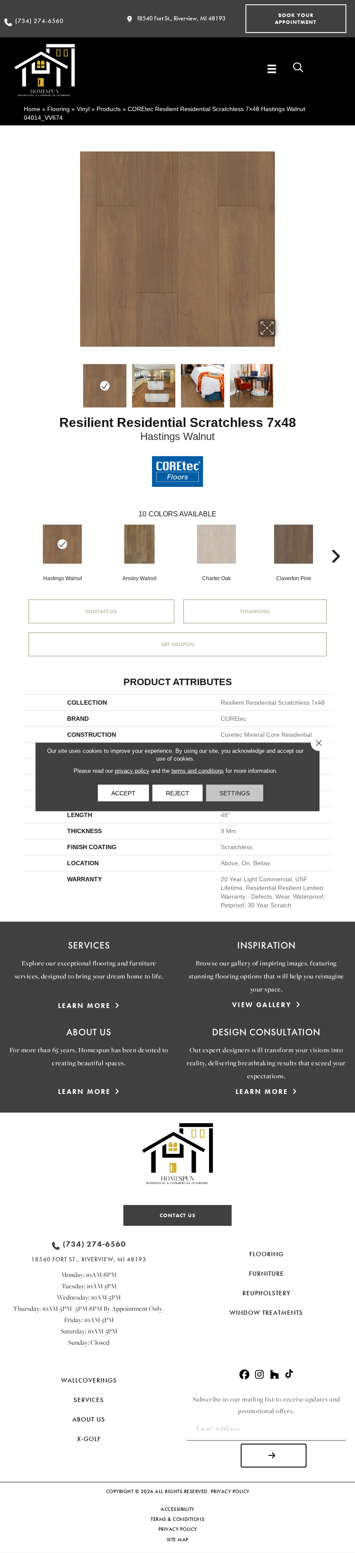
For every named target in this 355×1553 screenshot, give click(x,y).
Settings (234, 792)
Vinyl (83, 108)
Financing (255, 611)
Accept (123, 792)
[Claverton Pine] (293, 544)
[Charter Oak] (216, 544)
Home (32, 108)
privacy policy (132, 770)
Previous (73, 381)
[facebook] (244, 1374)
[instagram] (259, 1374)
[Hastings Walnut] (62, 544)
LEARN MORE (84, 1005)
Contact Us (101, 611)
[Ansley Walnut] (139, 544)
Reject (177, 792)
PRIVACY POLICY (230, 1491)
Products (109, 108)
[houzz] (274, 1374)
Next (281, 381)
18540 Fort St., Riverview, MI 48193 (181, 18)
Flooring (58, 108)
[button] (295, 18)
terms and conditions (197, 770)
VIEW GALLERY (262, 1004)
